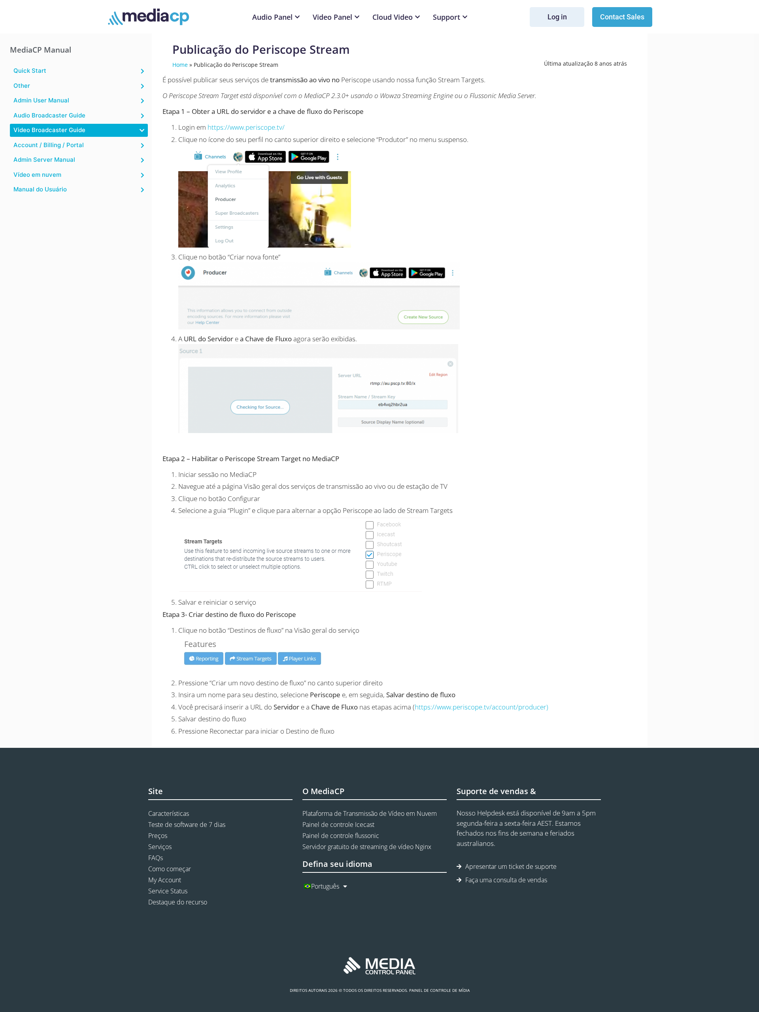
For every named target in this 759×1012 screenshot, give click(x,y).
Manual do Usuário (40, 189)
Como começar (169, 868)
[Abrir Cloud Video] (417, 17)
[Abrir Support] (465, 17)
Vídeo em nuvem (37, 174)
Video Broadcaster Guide (49, 130)
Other (21, 85)
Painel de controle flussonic (340, 835)
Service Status (167, 891)
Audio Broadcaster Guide (49, 115)
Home (180, 64)
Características (168, 813)
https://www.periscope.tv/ (246, 127)
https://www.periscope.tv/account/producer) (481, 706)
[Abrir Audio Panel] (297, 17)
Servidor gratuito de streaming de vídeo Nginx (366, 846)
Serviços (160, 846)
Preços (157, 835)
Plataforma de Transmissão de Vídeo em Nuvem (369, 813)
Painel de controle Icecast (338, 824)
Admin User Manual (41, 100)
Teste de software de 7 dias (186, 824)
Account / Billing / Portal (48, 145)
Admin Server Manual (44, 159)
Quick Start (29, 70)
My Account (164, 880)
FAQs (155, 857)
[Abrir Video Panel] (357, 17)
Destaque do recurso (177, 902)
